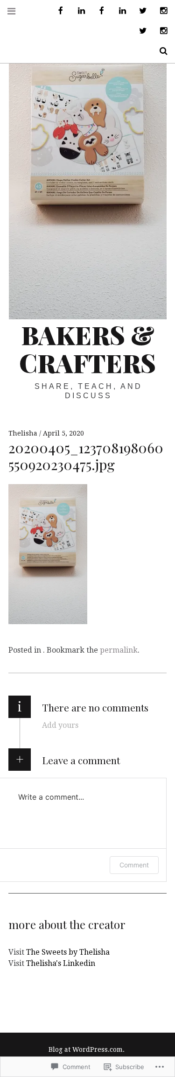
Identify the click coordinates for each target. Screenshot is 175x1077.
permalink (119, 650)
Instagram (160, 11)
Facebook (57, 11)
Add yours (60, 725)
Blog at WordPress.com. (87, 1049)
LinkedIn (78, 11)
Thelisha (23, 433)
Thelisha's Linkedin (60, 963)
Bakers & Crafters (87, 349)
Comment (134, 865)
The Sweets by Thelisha (68, 952)
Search (160, 51)
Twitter (139, 11)
